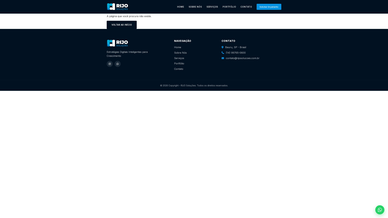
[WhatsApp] (118, 64)
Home (177, 47)
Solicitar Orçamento (269, 7)
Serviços (179, 58)
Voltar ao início (122, 24)
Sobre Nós (180, 52)
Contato (178, 68)
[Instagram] (110, 64)
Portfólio (179, 63)
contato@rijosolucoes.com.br (242, 58)
